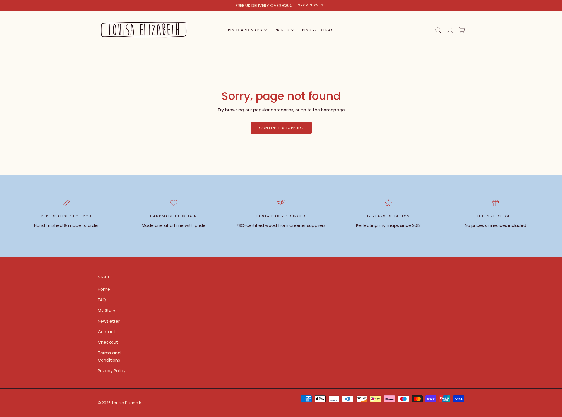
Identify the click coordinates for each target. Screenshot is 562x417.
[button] (438, 30)
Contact (106, 332)
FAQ (102, 300)
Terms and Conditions (109, 356)
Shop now (308, 5)
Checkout (108, 342)
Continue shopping (281, 127)
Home (104, 289)
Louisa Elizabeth (126, 402)
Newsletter (109, 321)
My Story (106, 310)
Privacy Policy (112, 371)
